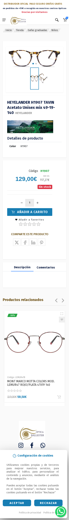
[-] (21, 203)
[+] (37, 203)
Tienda (20, 30)
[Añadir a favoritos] (62, 320)
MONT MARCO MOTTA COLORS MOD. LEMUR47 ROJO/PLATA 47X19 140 (31, 383)
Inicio (9, 30)
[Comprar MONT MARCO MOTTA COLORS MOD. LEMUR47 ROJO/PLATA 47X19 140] (59, 397)
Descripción (22, 267)
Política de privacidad (30, 512)
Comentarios (46, 267)
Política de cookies (53, 512)
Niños (54, 30)
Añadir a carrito (32, 212)
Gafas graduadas (37, 30)
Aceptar (17, 503)
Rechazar (48, 503)
